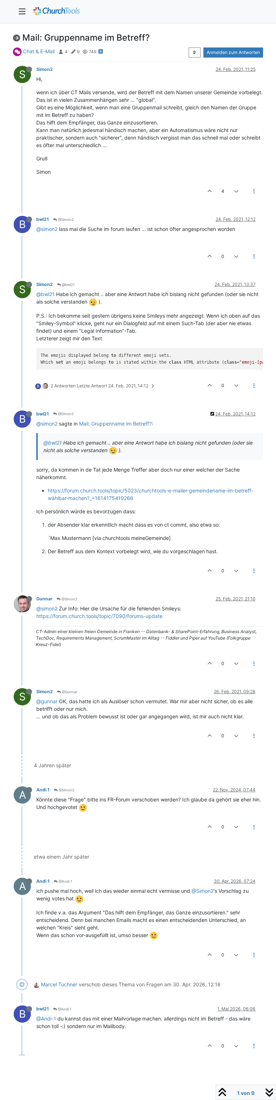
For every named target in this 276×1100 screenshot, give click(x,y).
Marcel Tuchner (59, 984)
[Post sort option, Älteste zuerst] (195, 52)
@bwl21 (68, 284)
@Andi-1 (46, 1018)
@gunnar (47, 701)
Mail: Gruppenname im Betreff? (115, 424)
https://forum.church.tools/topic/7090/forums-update (99, 616)
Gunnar (44, 598)
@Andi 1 (65, 881)
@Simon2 (65, 219)
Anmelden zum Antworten (233, 52)
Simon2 (44, 69)
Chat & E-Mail (39, 51)
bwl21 (42, 219)
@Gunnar (69, 692)
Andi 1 (43, 789)
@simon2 (47, 229)
